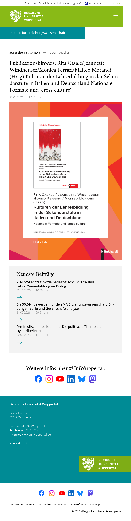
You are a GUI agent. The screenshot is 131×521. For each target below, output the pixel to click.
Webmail (66, 3)
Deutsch (116, 3)
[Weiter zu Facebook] (38, 379)
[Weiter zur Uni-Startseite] (32, 16)
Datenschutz (33, 504)
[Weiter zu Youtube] (60, 379)
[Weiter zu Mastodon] (92, 379)
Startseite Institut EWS (25, 52)
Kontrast (32, 3)
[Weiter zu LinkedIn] (71, 379)
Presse (62, 504)
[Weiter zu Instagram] (49, 379)
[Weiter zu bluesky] (82, 379)
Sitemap (95, 504)
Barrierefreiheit (78, 504)
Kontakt (15, 443)
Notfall (79, 3)
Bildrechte (50, 504)
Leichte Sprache (96, 3)
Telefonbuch (49, 3)
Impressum (16, 504)
